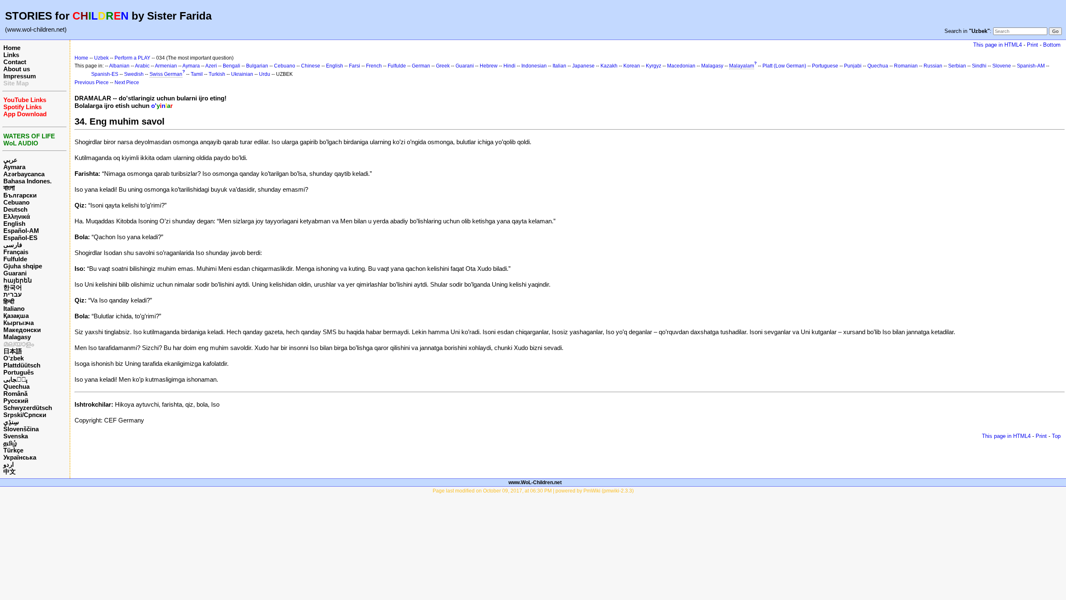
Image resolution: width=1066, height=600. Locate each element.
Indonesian (534, 66)
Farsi (354, 66)
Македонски (22, 329)
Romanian (906, 66)
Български (20, 195)
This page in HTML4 (997, 45)
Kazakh (609, 66)
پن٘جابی (15, 379)
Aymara (14, 166)
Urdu (264, 74)
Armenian (166, 66)
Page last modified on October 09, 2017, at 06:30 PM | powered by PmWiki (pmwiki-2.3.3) (533, 491)
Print (1032, 45)
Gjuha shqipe (22, 266)
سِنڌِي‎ (11, 421)
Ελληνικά (16, 216)
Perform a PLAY (132, 58)
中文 (9, 471)
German (421, 66)
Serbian (957, 66)
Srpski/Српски (24, 414)
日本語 (12, 351)
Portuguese (825, 66)
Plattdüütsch (21, 365)
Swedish (134, 74)
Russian (933, 66)
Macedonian (681, 66)
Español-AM (21, 230)
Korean (631, 66)
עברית (12, 294)
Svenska (15, 436)
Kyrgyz (653, 66)
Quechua (16, 386)
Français (15, 251)
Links (11, 54)
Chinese (310, 66)
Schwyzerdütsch (27, 407)
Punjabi (853, 66)
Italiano (14, 308)
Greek (443, 66)
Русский (15, 400)
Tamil (197, 74)
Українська (19, 457)
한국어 (12, 287)
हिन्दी (8, 301)
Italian (559, 66)
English (14, 223)
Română (15, 393)
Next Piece (127, 82)
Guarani (15, 273)
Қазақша (16, 315)
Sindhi (979, 66)
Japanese (583, 66)
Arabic (142, 66)
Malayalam (741, 66)
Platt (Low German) (784, 66)
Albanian (119, 66)
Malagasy (17, 336)
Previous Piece (92, 82)
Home (11, 47)
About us (16, 68)
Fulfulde (15, 258)
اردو (8, 464)
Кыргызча (18, 322)
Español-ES (20, 237)
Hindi (509, 66)
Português (18, 372)
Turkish (217, 74)
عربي (10, 159)
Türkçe (13, 450)
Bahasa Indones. (27, 181)
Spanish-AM (1031, 66)
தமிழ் (10, 443)
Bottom (1052, 45)
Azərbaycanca (24, 174)
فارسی (12, 244)
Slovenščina (21, 428)
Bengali (231, 66)
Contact (14, 61)
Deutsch (15, 209)
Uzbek (101, 58)
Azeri (211, 66)
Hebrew (489, 66)
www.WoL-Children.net (535, 482)
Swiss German (165, 74)
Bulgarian (257, 66)
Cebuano (16, 202)
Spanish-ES (104, 74)
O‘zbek (13, 358)
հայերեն (17, 280)
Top (1056, 436)
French (374, 66)
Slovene (1001, 66)
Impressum (19, 76)
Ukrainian (242, 74)
